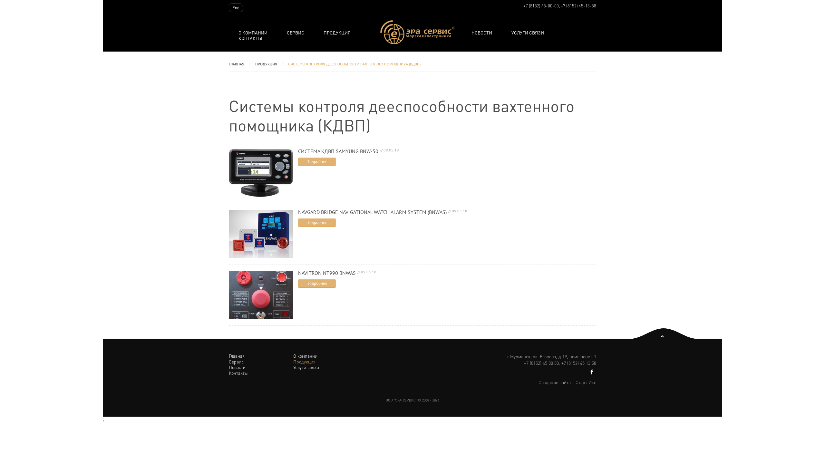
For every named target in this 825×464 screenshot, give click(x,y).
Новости (481, 32)
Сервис (295, 32)
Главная (236, 64)
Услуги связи (527, 32)
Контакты (250, 38)
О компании (252, 32)
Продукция (266, 64)
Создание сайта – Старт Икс (567, 382)
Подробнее (316, 161)
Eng (235, 7)
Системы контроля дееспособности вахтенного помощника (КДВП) (354, 64)
